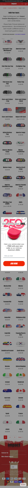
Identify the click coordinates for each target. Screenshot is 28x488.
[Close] (25, 219)
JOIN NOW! (14, 263)
